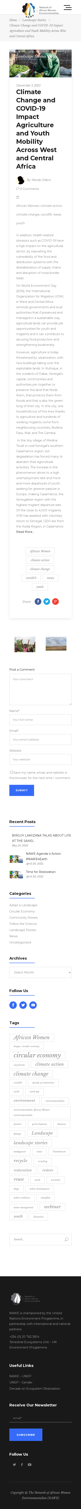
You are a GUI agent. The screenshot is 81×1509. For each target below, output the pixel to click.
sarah (37, 1180)
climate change (27, 214)
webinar (52, 1206)
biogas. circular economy (26, 1046)
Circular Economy (22, 911)
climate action (51, 206)
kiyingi (17, 1134)
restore (47, 1170)
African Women (27, 206)
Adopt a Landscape (23, 905)
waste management (23, 1207)
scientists (55, 1180)
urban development (39, 1189)
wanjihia (45, 1197)
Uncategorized (20, 942)
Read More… (25, 532)
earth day (34, 1091)
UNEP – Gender (20, 1382)
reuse (19, 1179)
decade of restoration (43, 1082)
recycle (20, 1160)
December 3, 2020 (28, 85)
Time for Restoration (41, 872)
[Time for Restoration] (16, 874)
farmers (18, 1124)
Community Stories (23, 917)
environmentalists (55, 1101)
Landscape (42, 1133)
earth (16, 1091)
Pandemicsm (59, 1151)
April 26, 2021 (34, 863)
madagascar (20, 1151)
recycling (42, 1161)
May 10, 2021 (20, 845)
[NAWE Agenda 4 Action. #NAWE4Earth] (16, 859)
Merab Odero (41, 180)
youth (20, 223)
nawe (57, 214)
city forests (19, 1065)
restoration (23, 1170)
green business (39, 1124)
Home (13, 20)
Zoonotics (38, 1216)
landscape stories (31, 1143)
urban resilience (22, 1197)
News (52, 56)
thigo (16, 1189)
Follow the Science (23, 924)
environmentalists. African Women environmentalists (32, 1113)
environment (24, 1100)
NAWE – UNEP (20, 1376)
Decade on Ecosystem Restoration (34, 1388)
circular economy (37, 1055)
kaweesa (62, 1124)
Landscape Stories (30, 56)
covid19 (46, 214)
